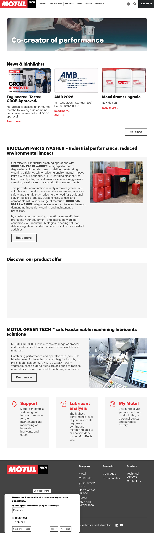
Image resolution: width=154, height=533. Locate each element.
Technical (21, 517)
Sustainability (111, 478)
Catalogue (109, 473)
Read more (24, 237)
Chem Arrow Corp (87, 484)
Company (42, 4)
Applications (55, 4)
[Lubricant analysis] (77, 422)
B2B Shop (146, 4)
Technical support (133, 475)
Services (69, 4)
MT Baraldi (85, 478)
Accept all (65, 529)
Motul (82, 473)
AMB (57, 115)
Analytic (20, 521)
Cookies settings (42, 491)
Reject (54, 529)
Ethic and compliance (86, 503)
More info (18, 510)
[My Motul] (126, 422)
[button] (135, 3)
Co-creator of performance (57, 40)
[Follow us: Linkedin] (117, 525)
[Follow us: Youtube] (121, 525)
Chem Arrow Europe (87, 491)
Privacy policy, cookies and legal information (89, 525)
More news (136, 132)
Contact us (134, 481)
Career (88, 4)
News (79, 4)
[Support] (28, 422)
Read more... (15, 121)
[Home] (18, 4)
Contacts (99, 4)
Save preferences (21, 529)
